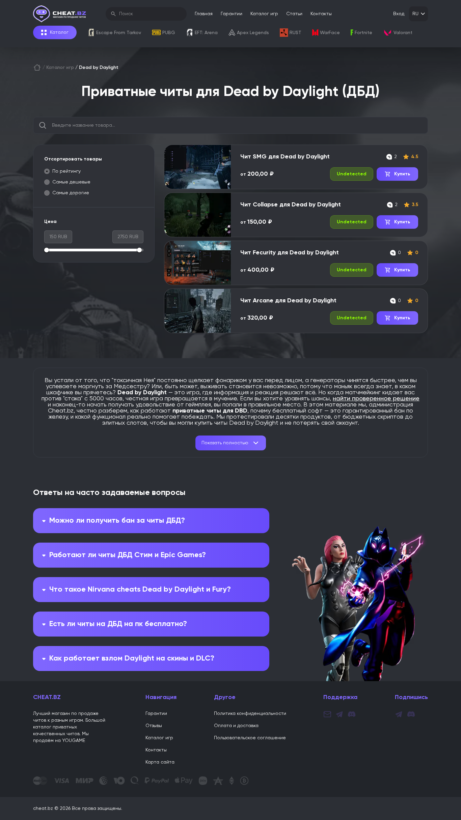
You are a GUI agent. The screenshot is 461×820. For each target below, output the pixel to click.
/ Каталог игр (58, 67)
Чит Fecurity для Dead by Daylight (289, 253)
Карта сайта (159, 762)
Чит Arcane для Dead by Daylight (288, 301)
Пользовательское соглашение (250, 738)
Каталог (59, 32)
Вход (398, 13)
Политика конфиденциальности (250, 713)
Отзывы (153, 725)
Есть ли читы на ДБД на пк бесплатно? (118, 624)
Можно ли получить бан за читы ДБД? (117, 520)
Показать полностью (224, 443)
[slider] (46, 250)
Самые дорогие (70, 193)
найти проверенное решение (376, 399)
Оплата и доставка (236, 725)
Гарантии (231, 13)
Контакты (321, 13)
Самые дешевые (71, 182)
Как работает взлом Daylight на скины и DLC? (131, 658)
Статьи (294, 13)
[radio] (47, 171)
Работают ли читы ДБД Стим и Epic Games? (127, 555)
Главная (204, 13)
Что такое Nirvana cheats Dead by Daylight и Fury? (140, 589)
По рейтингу (66, 171)
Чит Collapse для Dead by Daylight (290, 205)
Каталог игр (264, 13)
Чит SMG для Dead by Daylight (285, 157)
